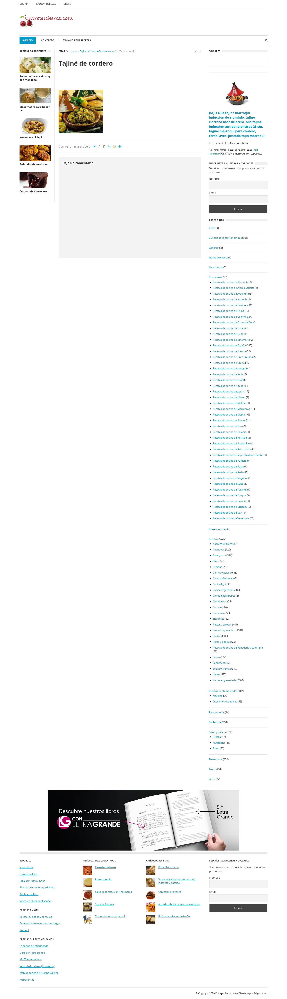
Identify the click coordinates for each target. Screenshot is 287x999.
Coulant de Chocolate (33, 191)
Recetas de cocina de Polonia (229, 432)
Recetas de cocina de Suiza (228, 483)
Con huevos (220, 601)
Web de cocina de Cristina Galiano (39, 973)
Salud (216, 748)
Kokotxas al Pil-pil (31, 137)
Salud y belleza (217, 732)
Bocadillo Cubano (168, 867)
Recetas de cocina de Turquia (229, 495)
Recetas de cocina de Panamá (230, 420)
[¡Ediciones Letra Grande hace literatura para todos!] (143, 849)
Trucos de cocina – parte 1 (110, 916)
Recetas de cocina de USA (227, 512)
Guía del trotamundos (32, 881)
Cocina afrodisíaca (223, 578)
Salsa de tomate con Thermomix (114, 892)
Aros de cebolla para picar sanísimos (179, 904)
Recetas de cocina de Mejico (229, 414)
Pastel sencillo (103, 879)
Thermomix (215, 759)
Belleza (217, 737)
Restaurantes (216, 712)
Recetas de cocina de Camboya (231, 305)
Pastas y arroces (222, 624)
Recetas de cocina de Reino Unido (232, 449)
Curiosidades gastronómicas (225, 237)
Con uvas (218, 607)
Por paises (215, 277)
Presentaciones (218, 529)
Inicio (29, 40)
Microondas (216, 267)
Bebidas (217, 567)
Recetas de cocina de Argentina (231, 293)
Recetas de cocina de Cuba (228, 334)
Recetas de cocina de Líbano (229, 397)
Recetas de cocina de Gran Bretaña (233, 357)
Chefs (212, 228)
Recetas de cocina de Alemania (230, 282)
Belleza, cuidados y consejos (36, 917)
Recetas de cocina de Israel (228, 380)
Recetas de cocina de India (228, 374)
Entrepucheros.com (226, 993)
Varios (216, 674)
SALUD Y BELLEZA (46, 3)
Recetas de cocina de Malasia (229, 403)
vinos (212, 779)
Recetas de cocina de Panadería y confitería (238, 647)
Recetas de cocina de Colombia (231, 316)
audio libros (26, 867)
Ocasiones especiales (225, 701)
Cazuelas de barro (105, 867)
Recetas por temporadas (223, 691)
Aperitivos (219, 549)
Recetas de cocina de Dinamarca (231, 339)
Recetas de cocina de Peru (228, 426)
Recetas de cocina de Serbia (229, 472)
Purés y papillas (222, 641)
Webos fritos (27, 979)
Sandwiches (219, 663)
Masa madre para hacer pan (35, 108)
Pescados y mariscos (225, 630)
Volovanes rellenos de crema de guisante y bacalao (176, 881)
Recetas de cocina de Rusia (228, 466)
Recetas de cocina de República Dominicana (238, 455)
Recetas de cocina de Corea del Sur (233, 322)
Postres (217, 636)
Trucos (213, 769)
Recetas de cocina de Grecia (229, 363)
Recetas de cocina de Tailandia (230, 489)
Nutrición (218, 742)
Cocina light (219, 584)
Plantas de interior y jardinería (37, 887)
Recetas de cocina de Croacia (229, 328)
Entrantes (218, 618)
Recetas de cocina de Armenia (230, 299)
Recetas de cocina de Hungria (230, 368)
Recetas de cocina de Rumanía (230, 460)
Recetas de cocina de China (228, 311)
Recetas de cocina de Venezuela (231, 518)
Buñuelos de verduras (33, 164)
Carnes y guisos (222, 572)
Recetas (213, 539)
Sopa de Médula (104, 904)
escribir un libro (28, 874)
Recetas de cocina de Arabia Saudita (233, 288)
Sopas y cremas (222, 668)
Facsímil (24, 930)
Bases (216, 561)
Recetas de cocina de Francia (229, 351)
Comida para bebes (224, 595)
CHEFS (67, 3)
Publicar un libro (29, 894)
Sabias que (215, 722)
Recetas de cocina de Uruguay (230, 506)
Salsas (216, 657)
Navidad (218, 696)
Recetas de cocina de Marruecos (231, 409)
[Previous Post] (195, 51)
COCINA (24, 3)
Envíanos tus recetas (76, 40)
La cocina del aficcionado (34, 946)
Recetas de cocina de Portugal (230, 437)
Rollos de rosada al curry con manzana (35, 78)
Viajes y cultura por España (35, 901)
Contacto (47, 40)
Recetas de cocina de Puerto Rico (232, 443)
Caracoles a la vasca (169, 892)
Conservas (219, 613)
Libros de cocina (218, 257)
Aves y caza (219, 555)
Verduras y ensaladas (225, 680)
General (213, 247)
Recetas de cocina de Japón (228, 391)
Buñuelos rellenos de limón (174, 916)
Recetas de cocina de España (229, 345)
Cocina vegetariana (224, 590)
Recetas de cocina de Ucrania (229, 501)
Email (212, 193)
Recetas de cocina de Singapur (230, 478)
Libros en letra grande (32, 952)
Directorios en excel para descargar (40, 923)
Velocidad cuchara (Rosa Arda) (37, 966)
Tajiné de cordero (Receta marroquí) (98, 51)
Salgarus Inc (260, 993)
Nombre (214, 178)
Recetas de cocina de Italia (228, 386)
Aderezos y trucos (223, 544)
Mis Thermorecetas (31, 959)
